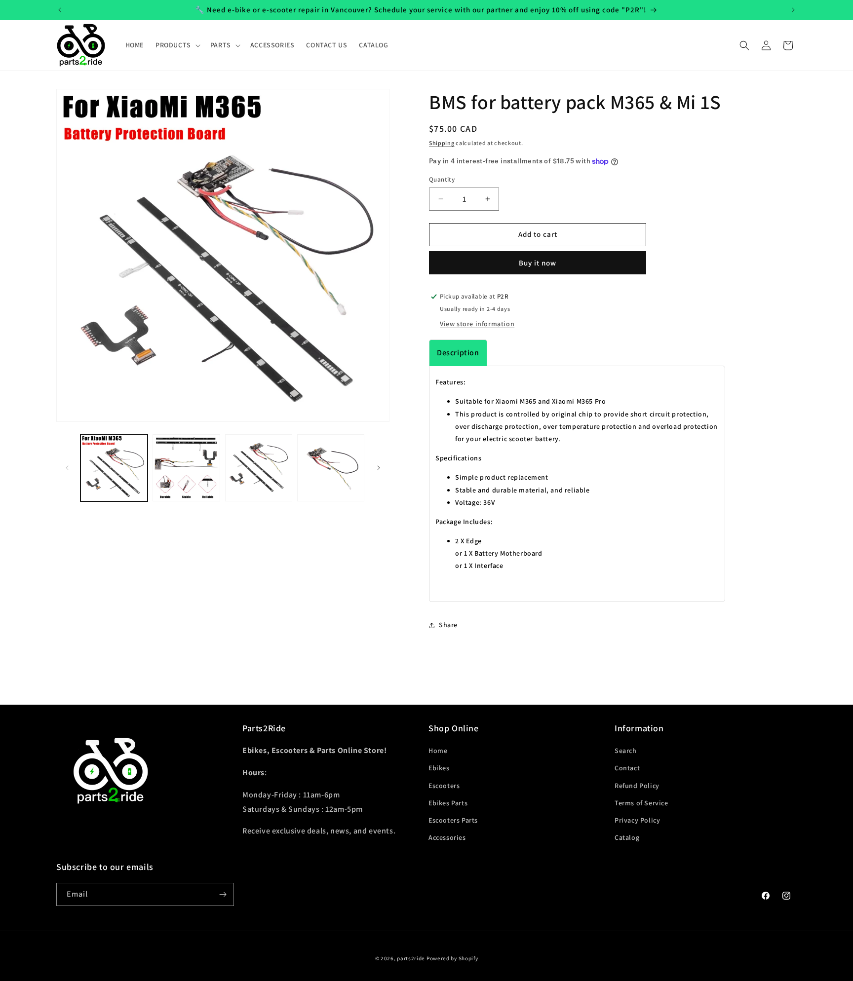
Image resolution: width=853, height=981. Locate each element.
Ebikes (439, 767)
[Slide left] (67, 468)
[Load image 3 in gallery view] (258, 467)
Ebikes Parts (447, 802)
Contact (627, 767)
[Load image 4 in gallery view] (330, 467)
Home (437, 750)
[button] (177, 45)
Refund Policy (637, 785)
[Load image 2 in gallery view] (186, 467)
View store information (477, 323)
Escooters (444, 785)
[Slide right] (378, 468)
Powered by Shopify (452, 958)
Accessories (447, 837)
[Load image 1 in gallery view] (114, 467)
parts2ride (411, 958)
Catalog (627, 837)
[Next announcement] (793, 9)
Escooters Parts (453, 820)
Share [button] (448, 624)
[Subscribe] (222, 894)
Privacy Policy (637, 820)
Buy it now (537, 262)
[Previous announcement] (60, 9)
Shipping (442, 143)
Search (626, 750)
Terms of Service (641, 802)
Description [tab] (458, 352)
